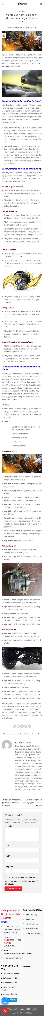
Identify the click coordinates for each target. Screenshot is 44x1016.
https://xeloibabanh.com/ (13, 958)
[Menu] (3, 4)
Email (7, 856)
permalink (37, 734)
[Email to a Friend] (26, 726)
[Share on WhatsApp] (14, 726)
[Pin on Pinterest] (30, 726)
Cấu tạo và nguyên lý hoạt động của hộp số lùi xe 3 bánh (32, 803)
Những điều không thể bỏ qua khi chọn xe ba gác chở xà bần (11, 803)
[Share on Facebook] (18, 726)
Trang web (9, 867)
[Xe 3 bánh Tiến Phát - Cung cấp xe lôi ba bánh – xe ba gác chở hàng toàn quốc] (22, 4)
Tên (7, 846)
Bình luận (9, 826)
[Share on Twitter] (22, 726)
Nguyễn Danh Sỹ (31, 28)
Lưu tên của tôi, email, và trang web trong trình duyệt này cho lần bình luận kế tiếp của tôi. (21, 881)
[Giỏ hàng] (41, 3)
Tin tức (22, 12)
